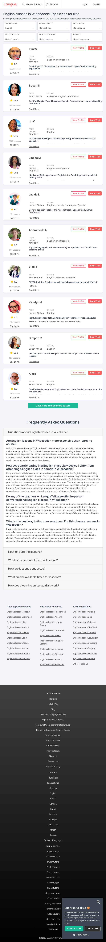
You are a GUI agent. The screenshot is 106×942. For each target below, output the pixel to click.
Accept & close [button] (74, 928)
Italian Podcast (53, 745)
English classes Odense (84, 622)
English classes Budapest (52, 664)
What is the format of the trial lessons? (33, 560)
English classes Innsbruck (52, 630)
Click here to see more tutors (53, 405)
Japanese (53, 814)
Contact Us (53, 761)
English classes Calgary (84, 648)
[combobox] (19, 28)
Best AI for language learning (53, 714)
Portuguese (53, 824)
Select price (79, 28)
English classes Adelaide (18, 658)
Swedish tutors (53, 924)
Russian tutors (53, 914)
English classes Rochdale (85, 653)
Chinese (53, 819)
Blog (53, 709)
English (53, 793)
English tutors (53, 867)
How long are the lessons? (25, 552)
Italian (53, 809)
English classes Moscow (18, 611)
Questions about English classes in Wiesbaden (38, 432)
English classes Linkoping (85, 643)
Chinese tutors (53, 856)
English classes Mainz (50, 635)
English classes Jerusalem (85, 637)
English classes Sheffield (85, 627)
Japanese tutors (53, 893)
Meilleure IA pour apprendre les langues (53, 725)
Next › (40, 410)
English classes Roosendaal (53, 611)
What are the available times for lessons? (34, 577)
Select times (45, 28)
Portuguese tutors (53, 903)
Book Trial (95, 48)
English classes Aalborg (84, 611)
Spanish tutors (53, 919)
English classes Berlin (17, 637)
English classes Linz (82, 617)
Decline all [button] (92, 928)
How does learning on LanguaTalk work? (33, 585)
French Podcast (53, 740)
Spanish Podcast (53, 735)
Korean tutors (53, 898)
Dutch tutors (53, 861)
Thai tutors (53, 929)
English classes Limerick (51, 649)
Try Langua (53, 777)
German (53, 803)
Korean (53, 829)
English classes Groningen (19, 617)
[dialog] (82, 918)
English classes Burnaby (18, 653)
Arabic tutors (53, 851)
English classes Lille (16, 622)
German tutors (53, 877)
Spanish (53, 788)
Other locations (80, 663)
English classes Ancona (51, 617)
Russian (53, 835)
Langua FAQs (53, 783)
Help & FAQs (53, 704)
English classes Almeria (18, 632)
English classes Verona (17, 648)
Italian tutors (53, 887)
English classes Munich (18, 627)
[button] (34, 74)
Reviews (53, 699)
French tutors (53, 872)
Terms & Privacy (53, 766)
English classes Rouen (50, 659)
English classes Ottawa (18, 643)
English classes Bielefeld (51, 654)
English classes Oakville (84, 632)
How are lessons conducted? (27, 568)
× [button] (99, 904)
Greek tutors (53, 882)
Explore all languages (53, 840)
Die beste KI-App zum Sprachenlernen (53, 730)
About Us (53, 756)
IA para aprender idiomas (53, 719)
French (53, 798)
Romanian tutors (53, 908)
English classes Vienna (84, 658)
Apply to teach (53, 751)
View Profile (78, 48)
